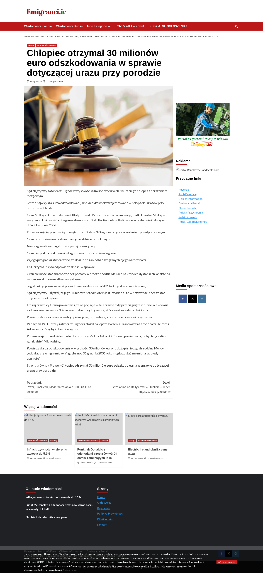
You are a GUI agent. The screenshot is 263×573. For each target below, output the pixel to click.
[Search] (236, 26)
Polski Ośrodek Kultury (193, 221)
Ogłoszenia (104, 502)
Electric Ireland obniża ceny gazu (46, 517)
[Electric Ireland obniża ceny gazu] (149, 429)
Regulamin (103, 508)
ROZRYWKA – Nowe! (130, 26)
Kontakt (102, 524)
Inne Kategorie (97, 26)
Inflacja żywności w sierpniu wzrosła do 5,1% (53, 497)
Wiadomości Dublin (69, 26)
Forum (101, 497)
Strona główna (37, 365)
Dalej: (141, 387)
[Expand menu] (109, 26)
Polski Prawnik (188, 217)
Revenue (184, 189)
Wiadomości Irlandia (38, 26)
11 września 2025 (53, 458)
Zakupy (53, 440)
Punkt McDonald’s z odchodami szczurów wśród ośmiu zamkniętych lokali (97, 454)
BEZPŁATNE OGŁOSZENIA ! (167, 26)
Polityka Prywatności (110, 513)
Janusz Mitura (36, 458)
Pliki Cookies (105, 519)
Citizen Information (191, 198)
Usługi (132, 440)
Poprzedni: (59, 387)
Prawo (31, 46)
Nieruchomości (188, 208)
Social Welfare (187, 194)
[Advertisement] (207, 70)
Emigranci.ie (36, 81)
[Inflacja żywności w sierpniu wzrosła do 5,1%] (48, 429)
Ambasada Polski (189, 203)
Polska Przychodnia (191, 212)
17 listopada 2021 (54, 81)
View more (71, 570)
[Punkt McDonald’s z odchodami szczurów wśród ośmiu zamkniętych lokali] (98, 429)
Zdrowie (104, 440)
